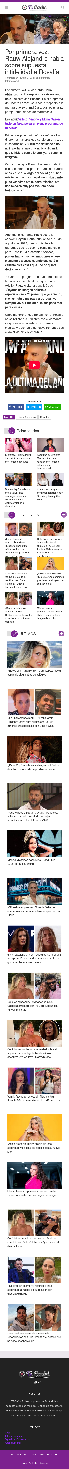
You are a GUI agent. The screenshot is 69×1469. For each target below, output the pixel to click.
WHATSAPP (54, 407)
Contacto (44, 1463)
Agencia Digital (13, 1442)
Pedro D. (13, 77)
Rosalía (44, 417)
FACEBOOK (17, 407)
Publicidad (33, 1463)
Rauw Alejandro (27, 417)
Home (24, 1463)
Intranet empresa (14, 1436)
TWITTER (36, 407)
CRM (7, 1432)
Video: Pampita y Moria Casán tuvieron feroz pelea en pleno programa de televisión (34, 123)
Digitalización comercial (17, 1439)
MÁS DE (9, 417)
